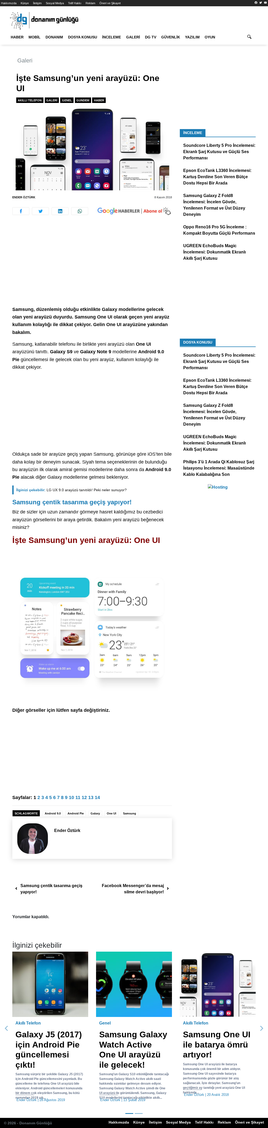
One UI (111, 813)
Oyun (210, 37)
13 (90, 797)
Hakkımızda (8, 3)
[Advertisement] (92, 267)
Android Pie (76, 813)
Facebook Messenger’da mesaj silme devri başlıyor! (133, 888)
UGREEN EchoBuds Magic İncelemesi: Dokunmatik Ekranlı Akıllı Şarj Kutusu (214, 252)
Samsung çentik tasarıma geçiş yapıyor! (72, 502)
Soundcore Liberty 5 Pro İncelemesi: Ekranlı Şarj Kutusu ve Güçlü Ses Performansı (219, 151)
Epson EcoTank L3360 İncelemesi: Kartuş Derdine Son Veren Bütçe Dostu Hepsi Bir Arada (217, 176)
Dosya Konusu (82, 37)
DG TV (150, 37)
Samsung (129, 813)
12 (84, 797)
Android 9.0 (53, 813)
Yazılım (192, 37)
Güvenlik (170, 37)
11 (77, 797)
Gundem (82, 100)
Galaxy (95, 813)
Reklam (90, 3)
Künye (25, 3)
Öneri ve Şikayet (110, 3)
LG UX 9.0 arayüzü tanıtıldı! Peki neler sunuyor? (71, 490)
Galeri (133, 37)
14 (97, 797)
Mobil (35, 37)
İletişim (37, 3)
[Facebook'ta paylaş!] (21, 211)
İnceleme (111, 37)
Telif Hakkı (74, 3)
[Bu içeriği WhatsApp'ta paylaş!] (79, 211)
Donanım (54, 37)
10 (71, 797)
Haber (17, 37)
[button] (6, 1028)
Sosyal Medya (55, 3)
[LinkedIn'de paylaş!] (60, 211)
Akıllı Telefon (30, 100)
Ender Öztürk (23, 197)
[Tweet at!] (40, 211)
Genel (67, 100)
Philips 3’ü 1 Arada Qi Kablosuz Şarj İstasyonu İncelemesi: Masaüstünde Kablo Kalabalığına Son (218, 468)
